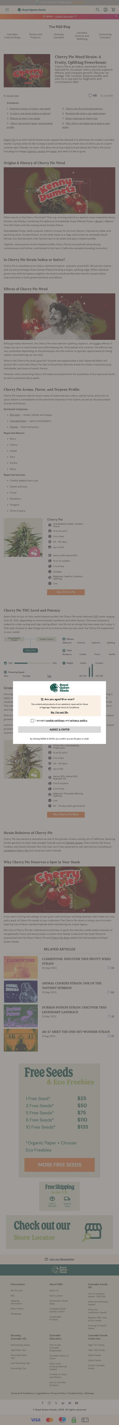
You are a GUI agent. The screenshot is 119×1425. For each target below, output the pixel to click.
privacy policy (78, 720)
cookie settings (55, 720)
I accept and (61, 720)
